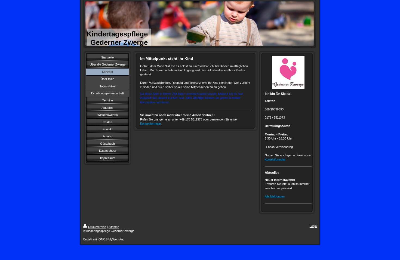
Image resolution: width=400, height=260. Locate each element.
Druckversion (97, 226)
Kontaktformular (150, 123)
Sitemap (114, 226)
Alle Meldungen (275, 196)
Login (313, 226)
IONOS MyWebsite (110, 239)
